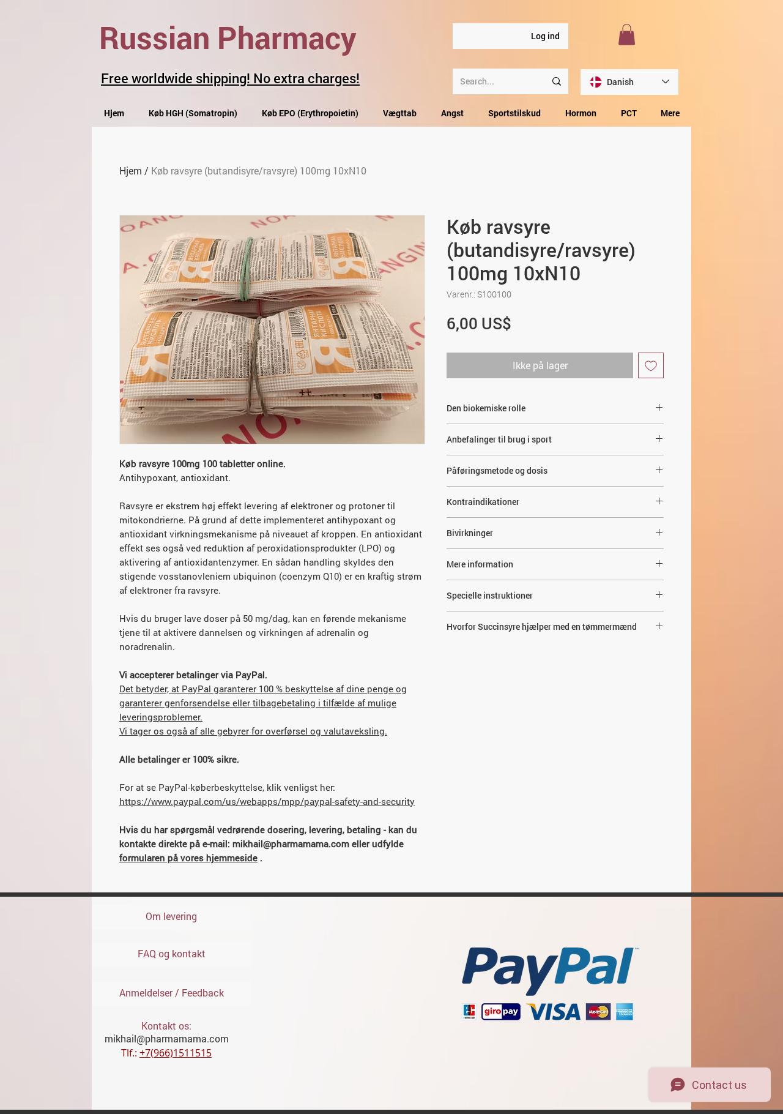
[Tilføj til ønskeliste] (651, 365)
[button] (627, 34)
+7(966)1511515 (175, 1053)
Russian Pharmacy (228, 37)
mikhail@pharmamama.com (167, 1038)
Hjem (130, 170)
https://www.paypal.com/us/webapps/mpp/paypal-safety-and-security (267, 801)
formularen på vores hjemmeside (188, 857)
